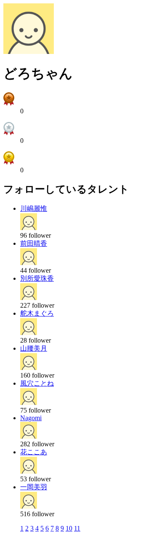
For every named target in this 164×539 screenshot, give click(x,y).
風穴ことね (37, 383)
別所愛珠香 (37, 278)
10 (69, 528)
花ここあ (33, 452)
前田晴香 (33, 243)
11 (77, 528)
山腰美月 (33, 348)
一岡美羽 (33, 487)
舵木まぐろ (37, 313)
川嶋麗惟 (33, 208)
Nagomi (31, 417)
